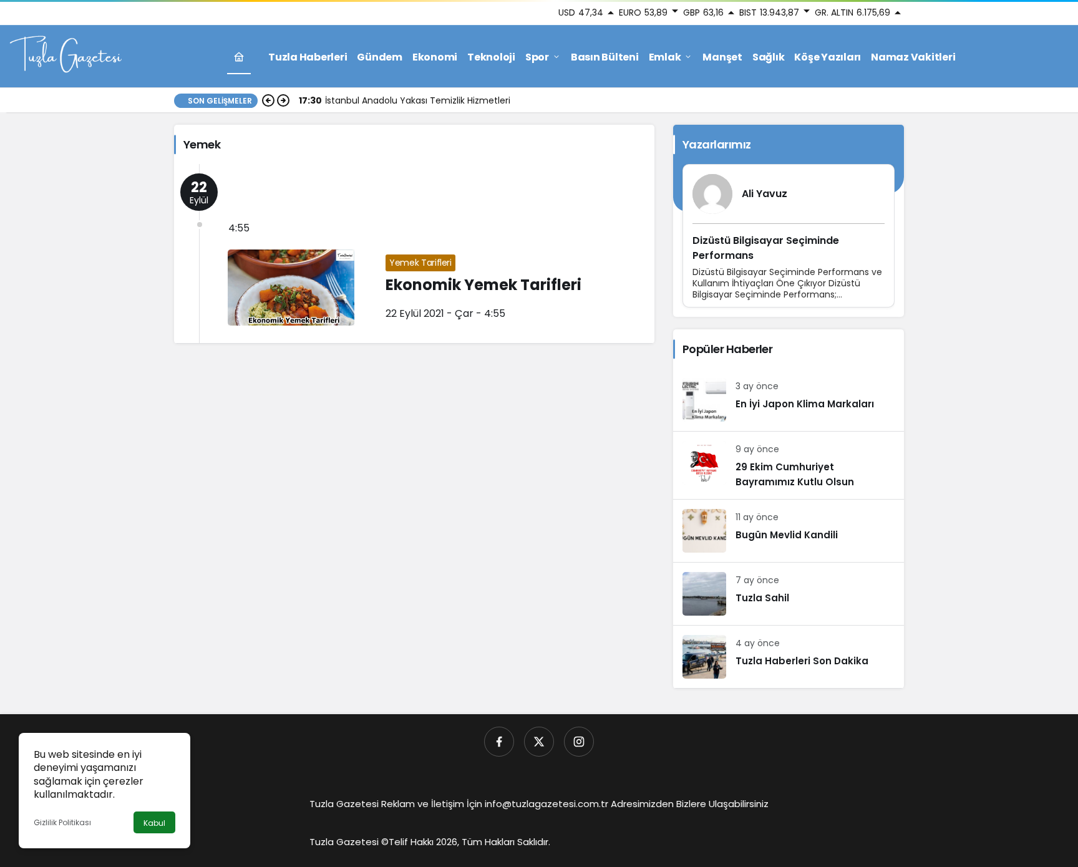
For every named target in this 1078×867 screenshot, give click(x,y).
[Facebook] (499, 742)
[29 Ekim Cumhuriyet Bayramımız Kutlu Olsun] (788, 465)
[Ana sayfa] (239, 57)
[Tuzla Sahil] (788, 594)
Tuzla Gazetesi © (349, 841)
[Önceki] (268, 100)
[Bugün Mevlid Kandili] (788, 531)
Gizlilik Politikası (62, 822)
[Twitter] (539, 742)
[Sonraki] (283, 100)
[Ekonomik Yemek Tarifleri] (414, 253)
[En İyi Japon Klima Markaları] (788, 400)
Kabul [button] (154, 823)
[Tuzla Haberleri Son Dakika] (788, 657)
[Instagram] (579, 742)
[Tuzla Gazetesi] (65, 56)
